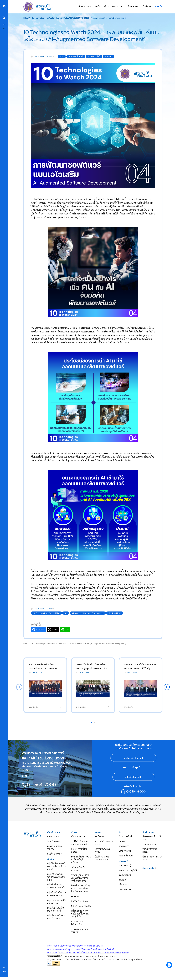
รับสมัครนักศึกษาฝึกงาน (149, 850)
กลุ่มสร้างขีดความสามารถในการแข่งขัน (56, 886)
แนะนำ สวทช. (53, 836)
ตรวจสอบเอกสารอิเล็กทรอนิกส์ (78, 923)
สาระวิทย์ (122, 879)
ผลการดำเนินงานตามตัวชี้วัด (104, 842)
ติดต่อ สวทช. (148, 832)
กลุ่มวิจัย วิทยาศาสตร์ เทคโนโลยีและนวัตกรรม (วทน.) (57, 866)
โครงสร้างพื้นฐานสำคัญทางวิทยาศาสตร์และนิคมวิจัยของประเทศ (80, 888)
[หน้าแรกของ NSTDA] (32, 833)
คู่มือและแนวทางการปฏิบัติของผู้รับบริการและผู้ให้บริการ (80, 913)
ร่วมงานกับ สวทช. (149, 844)
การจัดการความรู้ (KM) (128, 870)
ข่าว (120, 832)
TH (4, 24)
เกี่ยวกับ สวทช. (53, 832)
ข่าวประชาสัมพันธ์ (126, 836)
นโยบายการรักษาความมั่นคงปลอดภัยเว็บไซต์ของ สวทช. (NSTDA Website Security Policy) (88, 952)
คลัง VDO (123, 884)
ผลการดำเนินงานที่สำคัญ (102, 850)
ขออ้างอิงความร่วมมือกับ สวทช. (80, 930)
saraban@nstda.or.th (133, 758)
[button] (166, 687)
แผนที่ (25, 776)
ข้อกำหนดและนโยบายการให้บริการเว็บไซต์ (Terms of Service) (75, 945)
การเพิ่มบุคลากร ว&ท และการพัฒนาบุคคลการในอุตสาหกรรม (80, 878)
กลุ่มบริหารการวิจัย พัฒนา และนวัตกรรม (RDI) (56, 877)
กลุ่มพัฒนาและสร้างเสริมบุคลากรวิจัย (55, 909)
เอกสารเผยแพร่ (125, 875)
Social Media (148, 868)
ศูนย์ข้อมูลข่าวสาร (54, 853)
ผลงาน (98, 832)
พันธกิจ (50, 859)
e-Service (75, 896)
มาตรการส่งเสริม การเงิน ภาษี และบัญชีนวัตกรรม (81, 859)
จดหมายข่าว (124, 846)
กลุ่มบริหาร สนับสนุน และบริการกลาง (56, 917)
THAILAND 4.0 (125, 889)
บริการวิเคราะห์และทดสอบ (79, 850)
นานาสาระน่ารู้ (125, 865)
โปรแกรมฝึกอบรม (126, 855)
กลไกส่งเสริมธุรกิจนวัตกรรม (78, 869)
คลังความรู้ (123, 861)
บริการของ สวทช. (78, 836)
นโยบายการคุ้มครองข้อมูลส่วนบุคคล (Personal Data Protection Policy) (80, 949)
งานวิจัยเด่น (100, 836)
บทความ (122, 841)
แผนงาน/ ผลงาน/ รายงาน (54, 847)
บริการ (74, 832)
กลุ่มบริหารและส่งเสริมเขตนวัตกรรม (56, 901)
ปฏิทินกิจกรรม (125, 850)
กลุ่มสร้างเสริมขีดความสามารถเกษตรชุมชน (56, 894)
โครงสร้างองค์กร (53, 841)
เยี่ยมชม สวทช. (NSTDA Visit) (152, 858)
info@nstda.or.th (133, 777)
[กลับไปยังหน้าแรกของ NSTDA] (4, 6)
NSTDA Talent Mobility (81, 905)
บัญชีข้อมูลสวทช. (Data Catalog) (102, 858)
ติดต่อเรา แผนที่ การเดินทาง (152, 838)
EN (4, 29)
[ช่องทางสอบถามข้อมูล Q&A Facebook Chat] (169, 965)
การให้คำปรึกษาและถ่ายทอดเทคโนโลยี (79, 842)
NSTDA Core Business (80, 901)
